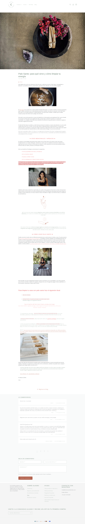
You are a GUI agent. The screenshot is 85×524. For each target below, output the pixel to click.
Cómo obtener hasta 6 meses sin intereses (51, 500)
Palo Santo (21, 109)
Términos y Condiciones (49, 495)
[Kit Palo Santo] (34, 361)
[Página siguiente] (47, 451)
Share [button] (21, 82)
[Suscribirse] (30, 512)
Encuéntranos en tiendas (32, 493)
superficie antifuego (51, 318)
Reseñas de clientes (31, 497)
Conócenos (29, 488)
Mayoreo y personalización (33, 490)
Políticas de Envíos (48, 490)
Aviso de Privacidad (48, 497)
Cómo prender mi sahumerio (50, 488)
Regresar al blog (43, 389)
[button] (19, 4)
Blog (28, 495)
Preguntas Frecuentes (49, 493)
